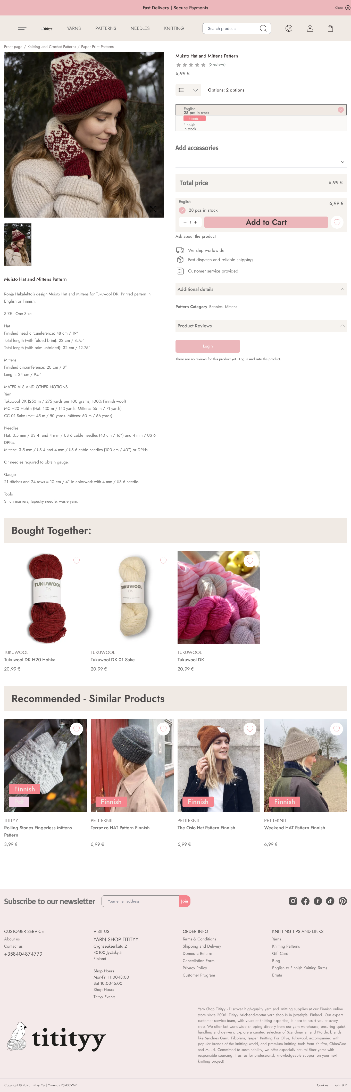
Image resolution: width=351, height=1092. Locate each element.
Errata (277, 975)
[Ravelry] (318, 901)
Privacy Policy (195, 968)
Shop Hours (104, 989)
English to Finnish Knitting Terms (299, 968)
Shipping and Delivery (202, 946)
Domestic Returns (197, 953)
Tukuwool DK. (108, 294)
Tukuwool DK (15, 401)
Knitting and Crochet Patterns (52, 46)
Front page (13, 46)
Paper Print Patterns (97, 46)
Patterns (105, 28)
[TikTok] (330, 901)
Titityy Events (104, 997)
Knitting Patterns (286, 946)
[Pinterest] (343, 901)
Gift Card (280, 953)
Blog (276, 961)
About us (12, 939)
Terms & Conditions (199, 939)
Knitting (174, 28)
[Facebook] (305, 901)
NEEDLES (140, 28)
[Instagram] (293, 901)
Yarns (276, 939)
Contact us (13, 946)
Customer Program (199, 975)
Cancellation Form (198, 961)
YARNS (74, 28)
